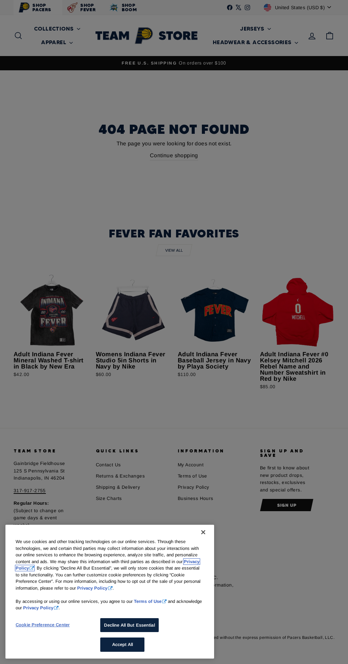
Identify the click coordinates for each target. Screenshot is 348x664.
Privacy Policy (92, 588)
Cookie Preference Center (43, 624)
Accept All (122, 644)
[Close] (203, 532)
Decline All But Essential (129, 625)
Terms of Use (147, 601)
